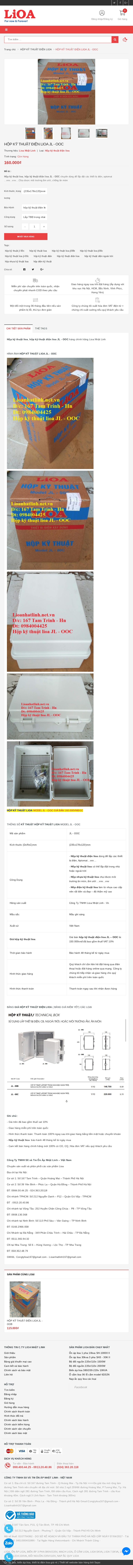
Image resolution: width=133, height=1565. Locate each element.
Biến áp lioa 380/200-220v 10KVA (88, 1370)
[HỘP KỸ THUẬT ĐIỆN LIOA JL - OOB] (25, 1299)
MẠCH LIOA (66, 1551)
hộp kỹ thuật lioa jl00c (91, 251)
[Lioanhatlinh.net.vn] (45, 16)
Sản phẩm (10, 1357)
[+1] (41, 269)
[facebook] (120, 3)
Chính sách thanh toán (17, 1411)
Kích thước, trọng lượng (12, 194)
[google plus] (126, 3)
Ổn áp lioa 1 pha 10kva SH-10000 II (89, 1353)
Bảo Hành (9, 207)
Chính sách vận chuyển (17, 1428)
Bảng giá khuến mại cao (18, 1361)
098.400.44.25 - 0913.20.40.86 (32, 1467)
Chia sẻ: (8, 269)
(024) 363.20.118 (67, 1467)
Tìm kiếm (9, 1390)
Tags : (7, 245)
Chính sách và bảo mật (17, 1370)
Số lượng (8, 226)
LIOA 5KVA (96, 1551)
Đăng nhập (97, 19)
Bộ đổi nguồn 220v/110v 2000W (87, 1366)
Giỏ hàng (9, 1402)
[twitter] (114, 3)
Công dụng (9, 217)
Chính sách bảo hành (16, 1420)
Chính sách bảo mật (15, 1433)
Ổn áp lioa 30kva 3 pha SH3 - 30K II (89, 1357)
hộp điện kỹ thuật (43, 261)
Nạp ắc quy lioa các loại (82, 1378)
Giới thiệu (9, 1353)
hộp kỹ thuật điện (43, 256)
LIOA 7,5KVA (111, 1551)
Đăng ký (108, 19)
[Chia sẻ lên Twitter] (33, 269)
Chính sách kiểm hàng (17, 1424)
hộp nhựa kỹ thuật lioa (17, 261)
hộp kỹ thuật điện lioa (68, 256)
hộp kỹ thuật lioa (38, 251)
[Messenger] (126, 1551)
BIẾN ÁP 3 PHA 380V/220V (42, 1551)
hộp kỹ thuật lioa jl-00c (17, 256)
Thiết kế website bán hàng (74, 1562)
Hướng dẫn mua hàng (16, 1407)
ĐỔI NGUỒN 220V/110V (42, 1555)
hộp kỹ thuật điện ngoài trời (99, 256)
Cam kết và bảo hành (16, 1366)
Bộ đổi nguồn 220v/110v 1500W (87, 1361)
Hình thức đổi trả (13, 1415)
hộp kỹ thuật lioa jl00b (63, 251)
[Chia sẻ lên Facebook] (24, 269)
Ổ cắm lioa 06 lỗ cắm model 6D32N (89, 1374)
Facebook (80, 1387)
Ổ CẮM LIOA (81, 1551)
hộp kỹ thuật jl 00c (14, 251)
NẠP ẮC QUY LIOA (68, 1555)
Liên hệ (8, 1374)
